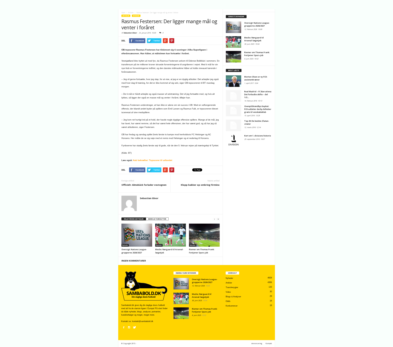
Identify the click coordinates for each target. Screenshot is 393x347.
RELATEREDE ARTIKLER (134, 219)
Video (228, 292)
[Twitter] (134, 327)
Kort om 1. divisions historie (257, 135)
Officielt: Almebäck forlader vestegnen (143, 184)
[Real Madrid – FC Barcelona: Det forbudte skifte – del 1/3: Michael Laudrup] (233, 96)
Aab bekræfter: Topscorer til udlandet (152, 160)
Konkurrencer (231, 306)
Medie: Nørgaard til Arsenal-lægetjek (254, 39)
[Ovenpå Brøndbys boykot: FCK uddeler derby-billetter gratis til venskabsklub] (233, 110)
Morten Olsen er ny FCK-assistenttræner (256, 78)
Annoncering (256, 343)
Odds (228, 301)
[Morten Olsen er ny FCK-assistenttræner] (233, 81)
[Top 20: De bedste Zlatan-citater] (233, 125)
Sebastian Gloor (130, 33)
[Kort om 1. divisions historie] (233, 140)
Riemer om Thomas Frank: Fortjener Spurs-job (257, 54)
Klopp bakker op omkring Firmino (200, 184)
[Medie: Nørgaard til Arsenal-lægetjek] (170, 235)
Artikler (126, 16)
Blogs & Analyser (233, 296)
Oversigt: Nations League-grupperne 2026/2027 (257, 24)
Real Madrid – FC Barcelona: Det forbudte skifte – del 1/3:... (258, 94)
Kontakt (269, 343)
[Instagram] (129, 327)
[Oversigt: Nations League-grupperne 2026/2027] (136, 235)
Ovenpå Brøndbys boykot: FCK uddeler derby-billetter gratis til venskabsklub (257, 109)
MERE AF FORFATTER (157, 219)
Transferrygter (232, 287)
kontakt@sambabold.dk (142, 321)
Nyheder (136, 16)
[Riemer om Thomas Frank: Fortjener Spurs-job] (204, 235)
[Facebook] (123, 327)
